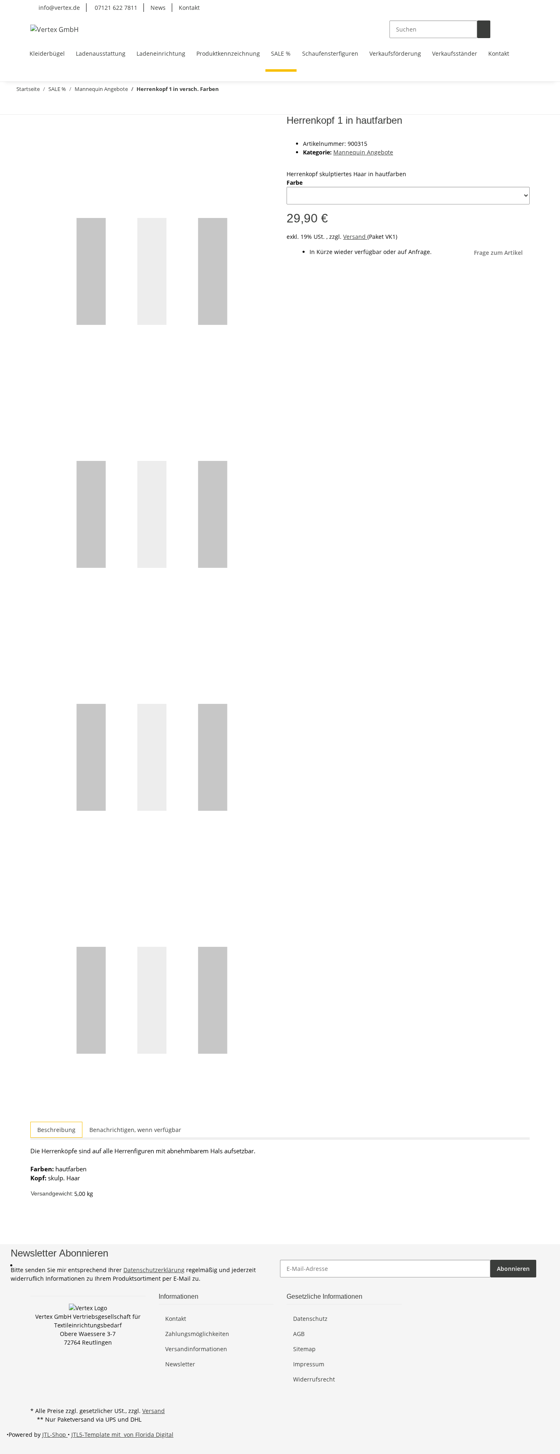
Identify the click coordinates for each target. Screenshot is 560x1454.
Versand (355, 236)
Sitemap (304, 1349)
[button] (496, 29)
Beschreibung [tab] (56, 1130)
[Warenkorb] (523, 29)
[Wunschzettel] (510, 29)
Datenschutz (310, 1318)
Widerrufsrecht (314, 1379)
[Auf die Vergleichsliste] (36, 141)
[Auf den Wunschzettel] (51, 141)
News (158, 7)
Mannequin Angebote (363, 152)
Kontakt (189, 7)
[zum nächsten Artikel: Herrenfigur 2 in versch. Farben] (19, 105)
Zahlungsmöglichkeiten (197, 1334)
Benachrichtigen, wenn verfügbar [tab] (135, 1130)
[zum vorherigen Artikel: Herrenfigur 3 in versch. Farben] (34, 105)
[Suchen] (483, 29)
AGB (299, 1334)
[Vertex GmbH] (54, 29)
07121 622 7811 (115, 7)
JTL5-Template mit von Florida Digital (122, 1434)
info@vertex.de (58, 7)
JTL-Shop (55, 1434)
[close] (36, 123)
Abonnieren (513, 1269)
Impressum (308, 1364)
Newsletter (180, 1364)
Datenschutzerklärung (153, 1270)
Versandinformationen (196, 1349)
